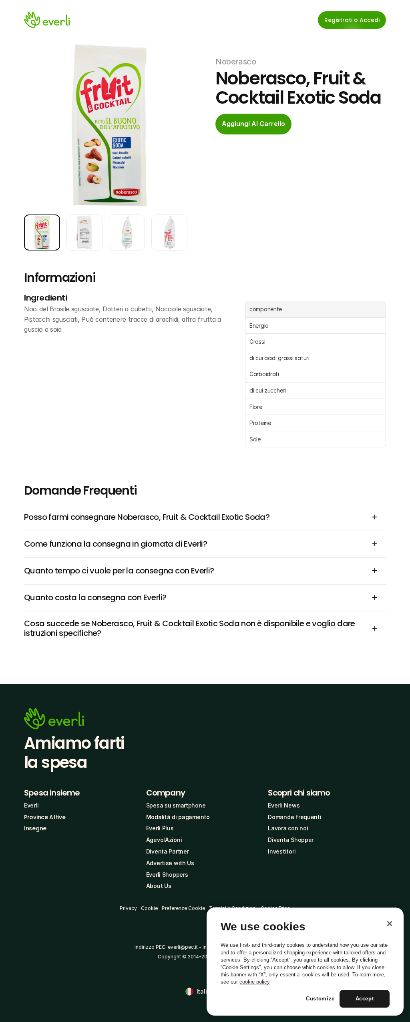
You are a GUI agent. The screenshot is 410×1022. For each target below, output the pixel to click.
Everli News (283, 805)
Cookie (149, 908)
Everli (31, 805)
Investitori (281, 851)
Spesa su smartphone (176, 805)
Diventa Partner (167, 851)
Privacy (128, 908)
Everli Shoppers (167, 874)
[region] (305, 962)
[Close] (389, 923)
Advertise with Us (170, 863)
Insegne (35, 828)
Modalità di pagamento (178, 817)
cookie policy (254, 982)
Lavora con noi (288, 828)
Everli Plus (160, 828)
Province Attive (45, 817)
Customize (320, 999)
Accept (365, 999)
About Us (158, 885)
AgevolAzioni (164, 839)
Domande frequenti (294, 817)
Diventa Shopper (291, 839)
